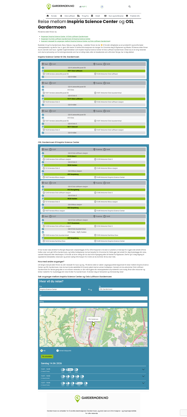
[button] (129, 6)
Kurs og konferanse (116, 16)
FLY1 (80, 383)
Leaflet (128, 346)
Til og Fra (85, 16)
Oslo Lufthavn (70, 16)
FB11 (71, 369)
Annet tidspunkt (65, 351)
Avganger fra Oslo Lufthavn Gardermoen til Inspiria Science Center (65, 39)
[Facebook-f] (102, 6)
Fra (40, 286)
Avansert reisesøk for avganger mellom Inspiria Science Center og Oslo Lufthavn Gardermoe (75, 41)
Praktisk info (135, 16)
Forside (54, 16)
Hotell (97, 16)
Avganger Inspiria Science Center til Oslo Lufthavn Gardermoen (64, 36)
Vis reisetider (47, 356)
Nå (44, 351)
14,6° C (84, 6)
